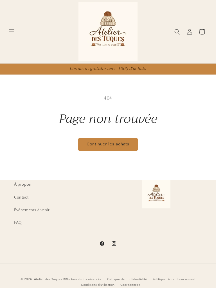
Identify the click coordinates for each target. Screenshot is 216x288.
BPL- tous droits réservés (82, 279)
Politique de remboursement (174, 279)
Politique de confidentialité (127, 279)
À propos (22, 184)
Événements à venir (32, 210)
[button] (12, 32)
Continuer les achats (108, 144)
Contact (21, 197)
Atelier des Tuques (48, 279)
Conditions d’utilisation (98, 285)
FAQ (18, 222)
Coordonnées (130, 285)
